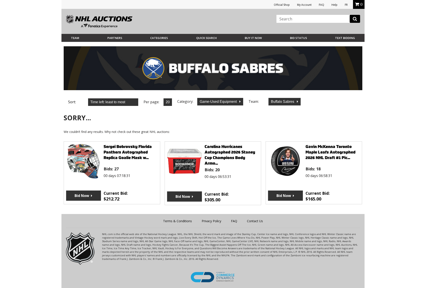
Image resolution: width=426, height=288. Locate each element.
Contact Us (255, 221)
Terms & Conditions (177, 221)
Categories (159, 38)
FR (346, 5)
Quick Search (206, 38)
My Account (304, 5)
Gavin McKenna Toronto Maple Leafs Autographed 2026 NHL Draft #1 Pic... (330, 152)
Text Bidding (345, 38)
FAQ (321, 5)
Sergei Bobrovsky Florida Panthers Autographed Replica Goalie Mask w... (128, 152)
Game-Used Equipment (219, 101)
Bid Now (82, 195)
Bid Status (298, 38)
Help (334, 5)
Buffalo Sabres (283, 101)
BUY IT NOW (253, 38)
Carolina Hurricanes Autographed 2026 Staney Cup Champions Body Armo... (230, 155)
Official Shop (282, 5)
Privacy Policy (211, 221)
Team (75, 38)
